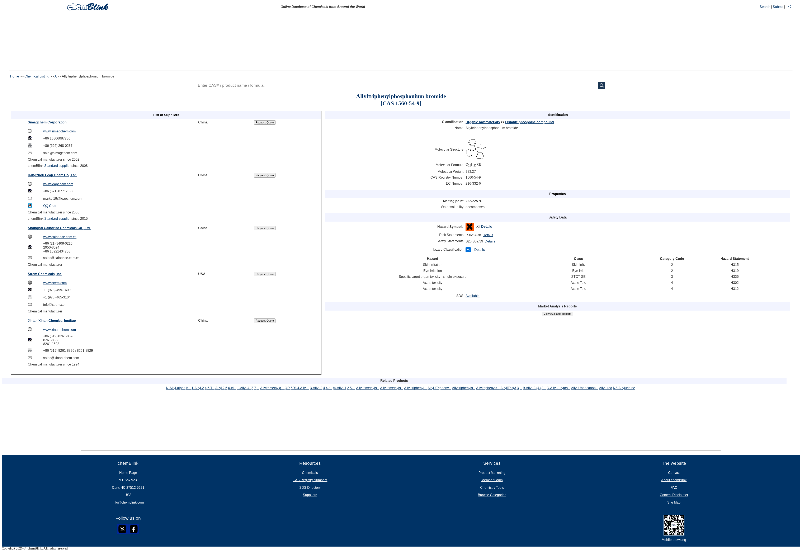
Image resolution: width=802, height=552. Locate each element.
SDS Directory (310, 487)
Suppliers (310, 495)
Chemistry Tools (492, 487)
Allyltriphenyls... (463, 388)
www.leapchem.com (58, 184)
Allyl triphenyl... (415, 388)
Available (473, 296)
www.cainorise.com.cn (59, 237)
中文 (789, 7)
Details (486, 226)
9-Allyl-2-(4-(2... (534, 388)
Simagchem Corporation (47, 122)
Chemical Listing (36, 76)
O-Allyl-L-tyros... (558, 388)
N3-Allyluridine (624, 388)
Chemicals (310, 473)
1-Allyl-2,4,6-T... (203, 388)
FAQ (674, 487)
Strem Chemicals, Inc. (45, 274)
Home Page (128, 473)
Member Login (492, 480)
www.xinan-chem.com (59, 329)
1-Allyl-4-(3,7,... (248, 388)
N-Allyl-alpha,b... (178, 388)
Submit (778, 7)
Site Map (673, 502)
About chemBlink (674, 480)
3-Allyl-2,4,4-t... (321, 388)
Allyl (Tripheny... (439, 388)
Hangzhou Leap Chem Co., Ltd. (52, 175)
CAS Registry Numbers (310, 480)
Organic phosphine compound (529, 122)
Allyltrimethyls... (367, 388)
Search (765, 7)
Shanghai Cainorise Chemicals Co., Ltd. (59, 228)
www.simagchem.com (59, 131)
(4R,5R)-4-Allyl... (296, 388)
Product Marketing (491, 473)
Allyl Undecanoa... (584, 388)
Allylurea (605, 388)
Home (14, 76)
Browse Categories (492, 495)
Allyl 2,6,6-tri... (225, 388)
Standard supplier (57, 166)
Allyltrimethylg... (272, 388)
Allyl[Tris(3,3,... (511, 388)
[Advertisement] (401, 41)
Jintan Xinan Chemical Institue (52, 320)
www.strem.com (55, 283)
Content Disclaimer (674, 495)
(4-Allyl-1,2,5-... (344, 388)
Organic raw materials (483, 122)
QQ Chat (49, 206)
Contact (674, 473)
